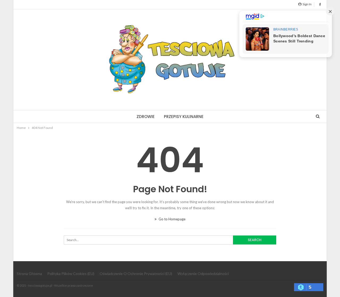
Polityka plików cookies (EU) (70, 273)
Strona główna (29, 273)
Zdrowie (146, 116)
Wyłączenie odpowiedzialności (203, 273)
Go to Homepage (171, 219)
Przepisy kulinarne (183, 116)
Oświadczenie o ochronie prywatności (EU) (136, 273)
